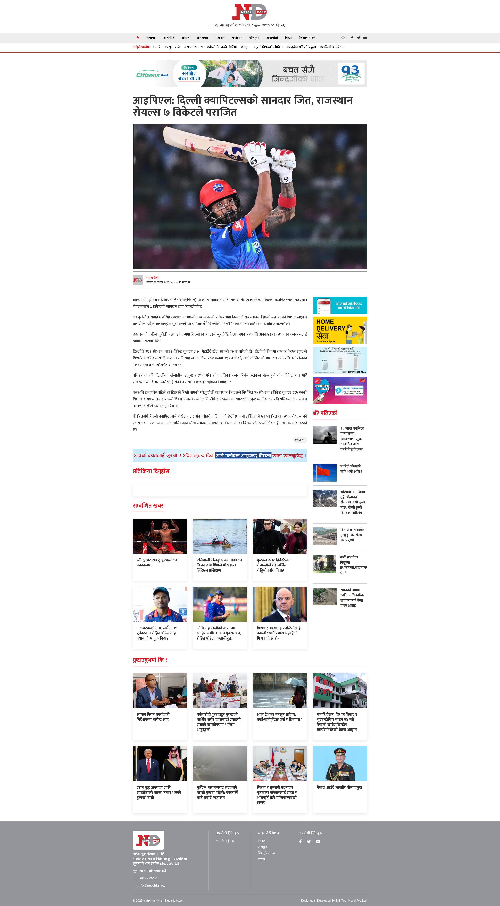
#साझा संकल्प (193, 47)
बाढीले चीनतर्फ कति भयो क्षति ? (351, 469)
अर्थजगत (202, 37)
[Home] (137, 38)
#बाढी (156, 47)
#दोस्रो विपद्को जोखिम (222, 47)
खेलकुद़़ (263, 847)
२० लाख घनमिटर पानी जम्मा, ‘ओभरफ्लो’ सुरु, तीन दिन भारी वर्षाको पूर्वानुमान (352, 438)
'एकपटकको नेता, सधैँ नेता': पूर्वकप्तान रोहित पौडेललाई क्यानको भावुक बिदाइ (157, 633)
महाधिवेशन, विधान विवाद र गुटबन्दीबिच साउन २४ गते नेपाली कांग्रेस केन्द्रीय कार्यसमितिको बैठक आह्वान (337, 722)
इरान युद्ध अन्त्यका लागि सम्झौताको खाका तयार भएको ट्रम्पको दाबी (159, 792)
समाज (186, 37)
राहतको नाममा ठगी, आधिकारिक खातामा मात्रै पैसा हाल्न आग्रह (352, 598)
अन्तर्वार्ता (272, 37)
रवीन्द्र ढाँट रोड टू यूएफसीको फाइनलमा (157, 563)
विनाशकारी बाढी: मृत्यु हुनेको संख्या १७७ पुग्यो (352, 535)
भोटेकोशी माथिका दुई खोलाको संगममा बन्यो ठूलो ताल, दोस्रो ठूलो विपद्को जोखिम (352, 502)
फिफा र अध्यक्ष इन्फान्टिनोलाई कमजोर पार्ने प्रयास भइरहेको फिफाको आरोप (279, 633)
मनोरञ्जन (237, 37)
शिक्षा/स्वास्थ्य (307, 37)
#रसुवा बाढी (172, 47)
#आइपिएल (300, 440)
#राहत (245, 47)
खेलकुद (254, 37)
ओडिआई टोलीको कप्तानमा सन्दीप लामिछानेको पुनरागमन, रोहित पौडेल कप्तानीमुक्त (219, 633)
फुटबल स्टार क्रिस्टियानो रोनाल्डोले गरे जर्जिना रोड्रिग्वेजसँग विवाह (274, 565)
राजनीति (169, 37)
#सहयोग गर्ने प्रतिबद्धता (301, 47)
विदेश (288, 37)
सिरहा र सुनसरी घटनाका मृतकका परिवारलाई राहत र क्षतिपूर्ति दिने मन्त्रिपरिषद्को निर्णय (277, 795)
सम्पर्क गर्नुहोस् (225, 841)
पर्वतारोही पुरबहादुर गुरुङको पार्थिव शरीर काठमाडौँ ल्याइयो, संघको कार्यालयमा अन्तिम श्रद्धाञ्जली (219, 722)
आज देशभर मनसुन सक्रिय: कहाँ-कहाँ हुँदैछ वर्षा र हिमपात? (279, 717)
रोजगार (220, 37)
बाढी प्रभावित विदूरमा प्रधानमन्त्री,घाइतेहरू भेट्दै (353, 565)
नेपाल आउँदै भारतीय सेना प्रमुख (339, 787)
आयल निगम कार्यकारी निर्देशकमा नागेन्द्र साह (153, 717)
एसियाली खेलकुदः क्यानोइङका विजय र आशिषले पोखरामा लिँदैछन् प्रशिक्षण (219, 565)
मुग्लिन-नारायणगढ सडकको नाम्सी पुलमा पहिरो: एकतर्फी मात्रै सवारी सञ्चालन (217, 792)
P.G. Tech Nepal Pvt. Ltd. (351, 900)
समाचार (151, 37)
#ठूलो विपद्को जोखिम (268, 47)
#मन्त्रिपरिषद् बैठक (332, 47)
